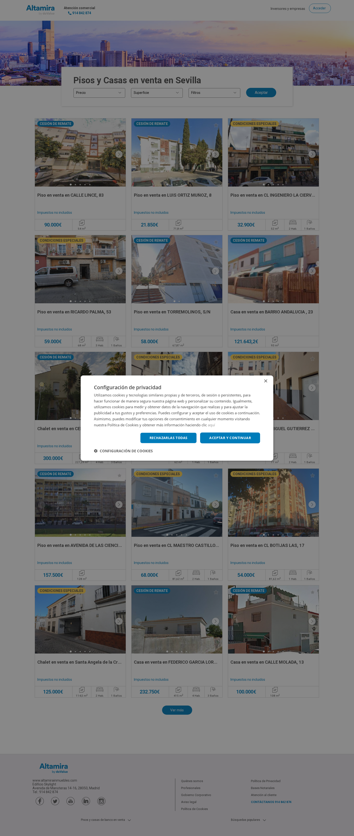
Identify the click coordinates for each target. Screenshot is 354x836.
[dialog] (177, 418)
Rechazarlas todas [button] (169, 437)
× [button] (265, 381)
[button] (123, 451)
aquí (211, 424)
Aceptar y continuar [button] (230, 437)
